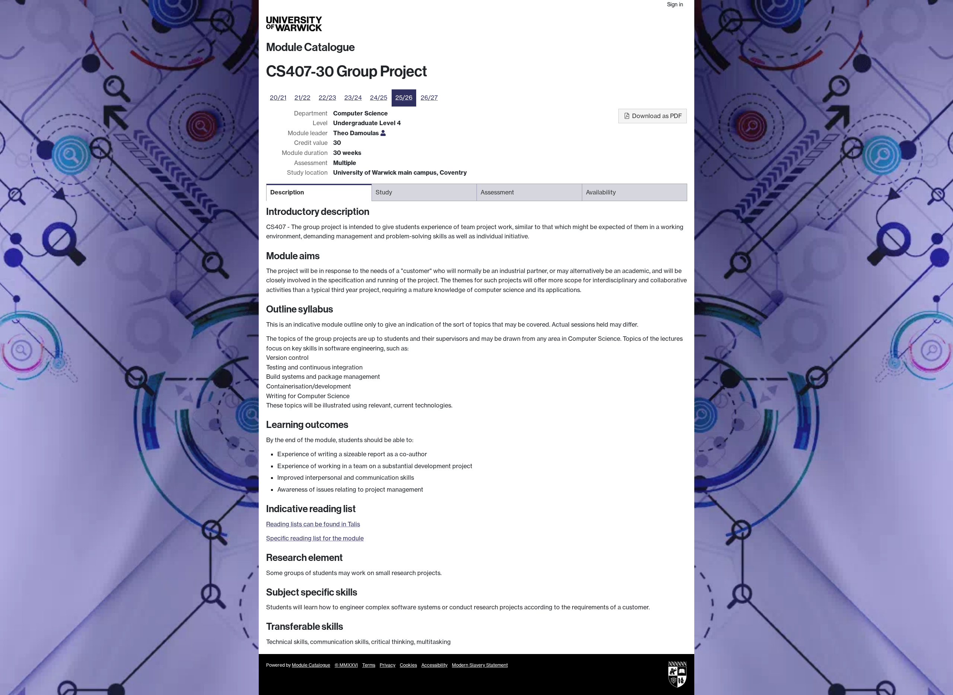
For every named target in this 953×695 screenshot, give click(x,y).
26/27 (429, 97)
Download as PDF (656, 116)
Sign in (675, 4)
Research (563, 24)
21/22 (302, 97)
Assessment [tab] (497, 192)
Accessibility (434, 665)
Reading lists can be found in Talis (313, 524)
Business (592, 24)
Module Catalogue (310, 47)
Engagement (669, 24)
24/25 (378, 97)
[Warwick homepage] (294, 24)
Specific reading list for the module (315, 538)
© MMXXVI (346, 665)
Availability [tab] (601, 192)
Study (537, 24)
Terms (368, 665)
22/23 (327, 97)
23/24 (353, 97)
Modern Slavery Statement (480, 665)
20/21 (278, 97)
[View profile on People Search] (383, 133)
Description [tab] (287, 192)
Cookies (408, 665)
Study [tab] (384, 192)
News (639, 24)
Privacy (387, 665)
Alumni (618, 24)
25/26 (403, 97)
